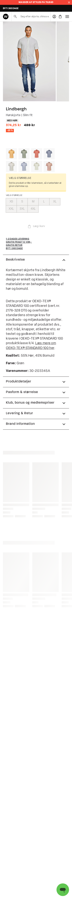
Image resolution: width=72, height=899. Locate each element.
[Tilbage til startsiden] (5, 16)
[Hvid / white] (11, 166)
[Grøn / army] (24, 153)
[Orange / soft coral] (36, 153)
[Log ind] (54, 16)
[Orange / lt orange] (11, 153)
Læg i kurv (39, 226)
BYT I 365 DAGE (10, 8)
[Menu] (67, 16)
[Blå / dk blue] (49, 153)
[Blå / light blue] (24, 166)
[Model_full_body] (29, 61)
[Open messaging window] (62, 889)
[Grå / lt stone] (36, 166)
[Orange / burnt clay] (49, 166)
